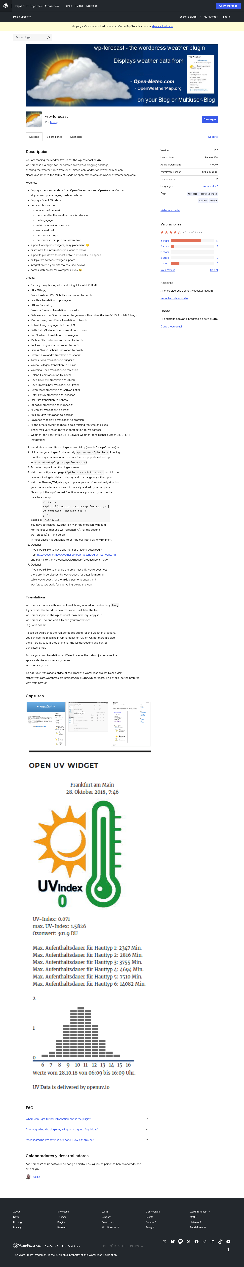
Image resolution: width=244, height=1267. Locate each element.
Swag (150, 1227)
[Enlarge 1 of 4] (61, 706)
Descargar (210, 119)
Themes (61, 1216)
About (16, 1211)
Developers (108, 1222)
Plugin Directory (22, 16)
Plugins (61, 1222)
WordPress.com (200, 1211)
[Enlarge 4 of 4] (146, 753)
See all (214, 270)
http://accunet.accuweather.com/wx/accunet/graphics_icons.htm (77, 554)
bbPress (196, 1222)
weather (203, 200)
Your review (168, 270)
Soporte (213, 136)
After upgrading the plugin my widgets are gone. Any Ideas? (62, 1129)
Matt (194, 1216)
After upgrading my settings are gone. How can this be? (60, 1140)
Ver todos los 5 (210, 186)
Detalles (34, 136)
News (16, 1216)
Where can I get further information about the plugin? (58, 1119)
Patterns (62, 1227)
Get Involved (153, 1211)
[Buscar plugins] (48, 37)
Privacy (17, 1227)
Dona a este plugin (172, 326)
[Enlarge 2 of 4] (103, 706)
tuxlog (54, 122)
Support (106, 1216)
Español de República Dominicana (62, 1246)
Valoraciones (54, 136)
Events (149, 1216)
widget (213, 200)
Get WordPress (228, 5)
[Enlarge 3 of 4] (146, 706)
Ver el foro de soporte (174, 298)
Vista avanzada (170, 210)
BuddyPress (198, 1227)
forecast (192, 194)
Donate (151, 1222)
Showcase (63, 1211)
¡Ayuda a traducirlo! (162, 26)
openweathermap (208, 194)
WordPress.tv (110, 1227)
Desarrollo (76, 136)
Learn (105, 1211)
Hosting (17, 1222)
